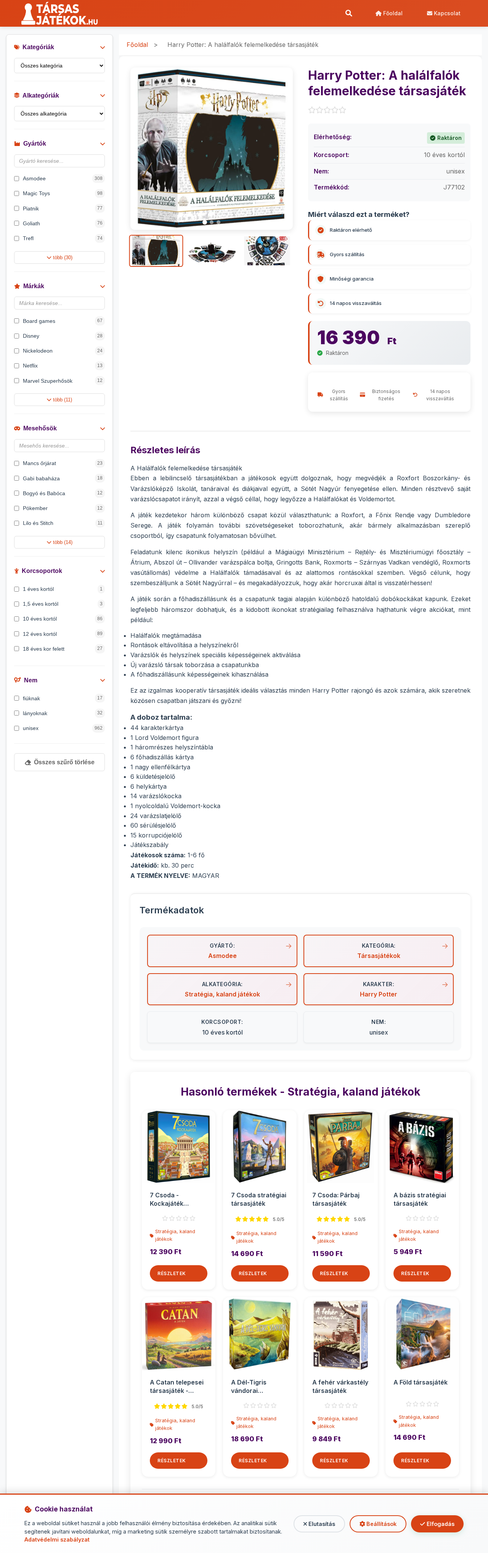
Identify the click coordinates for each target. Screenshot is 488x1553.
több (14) (62, 542)
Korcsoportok (42, 571)
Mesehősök (40, 428)
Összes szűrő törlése (64, 762)
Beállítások (380, 1524)
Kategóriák (38, 47)
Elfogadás (439, 1524)
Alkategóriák (40, 95)
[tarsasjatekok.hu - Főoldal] (62, 13)
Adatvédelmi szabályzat (57, 1539)
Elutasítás (321, 1524)
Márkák (33, 286)
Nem (30, 680)
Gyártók (34, 143)
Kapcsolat (446, 13)
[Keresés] (348, 13)
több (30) (62, 257)
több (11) (62, 400)
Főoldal (392, 13)
